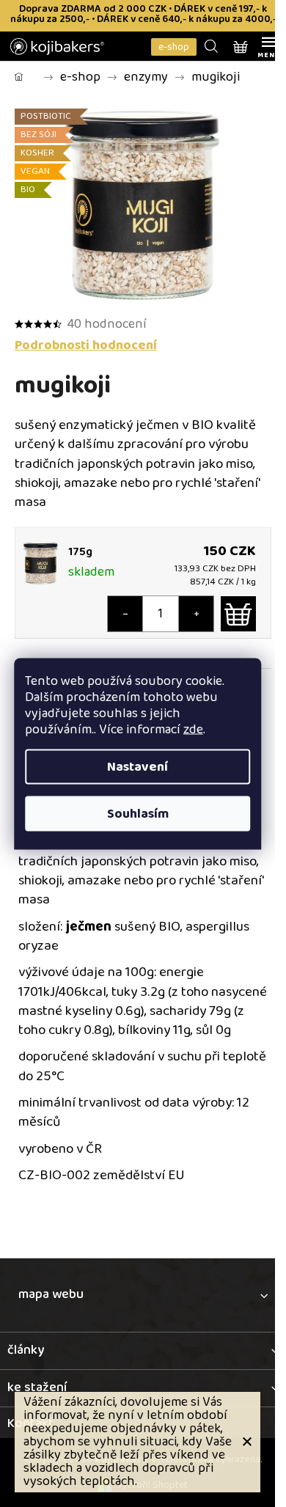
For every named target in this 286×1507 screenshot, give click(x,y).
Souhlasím (138, 813)
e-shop (173, 47)
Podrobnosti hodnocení (86, 346)
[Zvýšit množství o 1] (195, 613)
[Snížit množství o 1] (125, 613)
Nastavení (137, 766)
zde (193, 729)
